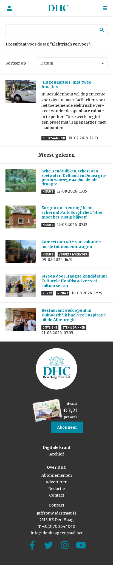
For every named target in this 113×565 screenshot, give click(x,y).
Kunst (47, 293)
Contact (56, 495)
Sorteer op (15, 63)
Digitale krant (56, 447)
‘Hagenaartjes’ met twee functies (66, 84)
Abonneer (67, 427)
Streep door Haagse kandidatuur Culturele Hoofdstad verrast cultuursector (74, 281)
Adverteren (56, 481)
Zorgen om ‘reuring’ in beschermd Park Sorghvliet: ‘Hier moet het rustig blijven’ (72, 212)
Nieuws (48, 191)
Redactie (56, 488)
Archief (56, 454)
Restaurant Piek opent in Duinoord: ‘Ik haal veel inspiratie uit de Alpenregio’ (73, 315)
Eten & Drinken (74, 327)
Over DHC (56, 467)
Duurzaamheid (54, 138)
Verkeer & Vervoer (73, 254)
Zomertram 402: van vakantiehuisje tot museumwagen (72, 244)
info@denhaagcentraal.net (57, 533)
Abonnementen (56, 475)
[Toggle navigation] (105, 8)
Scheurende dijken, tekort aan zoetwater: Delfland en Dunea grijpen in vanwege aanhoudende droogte (74, 177)
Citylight (50, 327)
